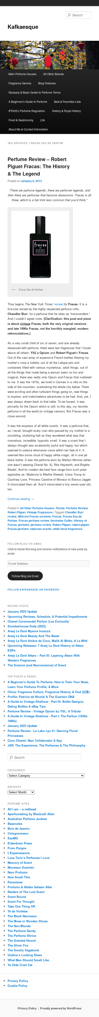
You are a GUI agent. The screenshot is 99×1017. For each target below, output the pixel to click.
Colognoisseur (18, 833)
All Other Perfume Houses (37, 508)
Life (42, 120)
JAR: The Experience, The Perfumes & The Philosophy (46, 745)
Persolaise (15, 882)
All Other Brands (53, 74)
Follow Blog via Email (25, 576)
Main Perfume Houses (22, 74)
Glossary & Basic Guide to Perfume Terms (35, 92)
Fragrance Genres (20, 83)
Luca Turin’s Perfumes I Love (29, 857)
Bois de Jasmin (19, 828)
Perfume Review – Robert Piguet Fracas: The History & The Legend (39, 166)
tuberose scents (41, 529)
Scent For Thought (21, 901)
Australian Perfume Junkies (27, 819)
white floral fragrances (67, 529)
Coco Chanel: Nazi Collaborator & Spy (35, 740)
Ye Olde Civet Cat (20, 965)
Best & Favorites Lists (67, 101)
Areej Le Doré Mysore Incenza (29, 631)
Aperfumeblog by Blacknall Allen (31, 814)
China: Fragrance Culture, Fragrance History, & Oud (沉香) (49, 692)
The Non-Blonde (19, 926)
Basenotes (15, 823)
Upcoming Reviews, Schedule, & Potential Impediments (47, 616)
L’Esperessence (19, 853)
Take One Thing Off (21, 906)
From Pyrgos (17, 848)
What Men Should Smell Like (28, 960)
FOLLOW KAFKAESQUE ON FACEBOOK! (34, 589)
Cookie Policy (17, 985)
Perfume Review (77, 508)
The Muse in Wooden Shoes (28, 921)
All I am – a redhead (22, 809)
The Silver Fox (18, 945)
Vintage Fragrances (40, 512)
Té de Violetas (18, 911)
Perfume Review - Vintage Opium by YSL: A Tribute (44, 711)
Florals (60, 508)
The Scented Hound (22, 940)
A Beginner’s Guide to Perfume (28, 101)
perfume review (41, 525)
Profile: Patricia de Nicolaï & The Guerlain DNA (41, 696)
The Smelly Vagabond (23, 950)
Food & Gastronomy (21, 120)
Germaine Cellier (61, 520)
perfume (23, 525)
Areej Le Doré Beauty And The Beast (33, 636)
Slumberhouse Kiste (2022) (27, 626)
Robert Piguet (17, 512)
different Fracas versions (34, 516)
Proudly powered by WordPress (61, 1008)
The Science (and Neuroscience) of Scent (37, 665)
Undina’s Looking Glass (25, 955)
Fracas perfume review (34, 520)
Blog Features (47, 83)
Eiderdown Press (20, 843)
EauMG (13, 838)
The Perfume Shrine (22, 935)
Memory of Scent (20, 862)
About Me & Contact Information (28, 129)
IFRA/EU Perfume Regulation (27, 111)
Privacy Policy (18, 981)
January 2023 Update (22, 611)
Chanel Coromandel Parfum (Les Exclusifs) (38, 621)
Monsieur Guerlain (21, 867)
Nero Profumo (18, 872)
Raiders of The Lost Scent (26, 892)
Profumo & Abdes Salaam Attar (30, 887)
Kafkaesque (23, 26)
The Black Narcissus (22, 916)
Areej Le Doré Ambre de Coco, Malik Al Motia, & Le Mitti (47, 640)
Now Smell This (19, 877)
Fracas (56, 516)
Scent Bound (17, 896)
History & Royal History (66, 111)
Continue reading (21, 499)
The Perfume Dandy (22, 931)
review (58, 304)
